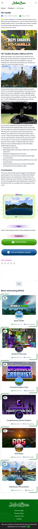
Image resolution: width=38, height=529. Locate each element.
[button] (16, 217)
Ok (28, 526)
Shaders (11, 8)
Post (19, 284)
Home (3, 8)
